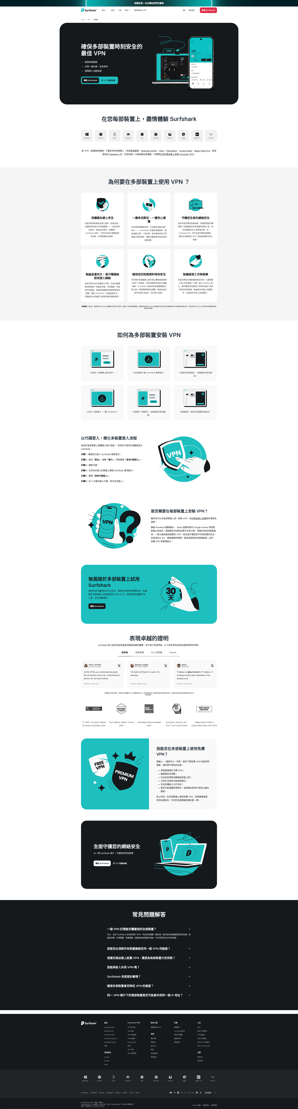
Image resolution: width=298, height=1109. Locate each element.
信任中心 (153, 1046)
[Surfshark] (89, 10)
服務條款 (214, 1105)
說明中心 (200, 1057)
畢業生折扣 (177, 1038)
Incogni (106, 1057)
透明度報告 (154, 1053)
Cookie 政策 (196, 1105)
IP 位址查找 (201, 1035)
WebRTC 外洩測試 (203, 1042)
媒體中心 (153, 1042)
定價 (112, 10)
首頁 (82, 19)
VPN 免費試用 (132, 1053)
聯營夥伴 (177, 1027)
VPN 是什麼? (132, 1027)
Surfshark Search (110, 1042)
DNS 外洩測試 (201, 1038)
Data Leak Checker (203, 1046)
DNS (198, 1027)
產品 (103, 10)
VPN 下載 (131, 1049)
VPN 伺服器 (131, 1038)
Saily (106, 1064)
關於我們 (153, 1038)
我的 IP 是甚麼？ (202, 1031)
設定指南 (200, 1061)
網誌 (152, 1049)
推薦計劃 (177, 1042)
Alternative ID (108, 1031)
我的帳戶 (192, 10)
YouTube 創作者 (179, 1031)
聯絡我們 (153, 1057)
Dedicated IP (132, 1042)
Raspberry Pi (115, 154)
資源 (126, 10)
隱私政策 (206, 1105)
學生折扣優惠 (178, 1035)
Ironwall (107, 1061)
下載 (119, 10)
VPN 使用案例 (132, 1035)
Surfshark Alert (109, 1035)
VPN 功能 (131, 1031)
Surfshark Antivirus (110, 1038)
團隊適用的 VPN (140, 10)
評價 (129, 1046)
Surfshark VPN (109, 1027)
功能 (89, 19)
